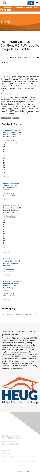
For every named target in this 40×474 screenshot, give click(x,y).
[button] (37, 314)
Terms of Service (8, 456)
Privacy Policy (7, 453)
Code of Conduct (8, 450)
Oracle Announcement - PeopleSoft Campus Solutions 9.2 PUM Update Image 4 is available (12, 285)
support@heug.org (8, 441)
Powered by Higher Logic (20, 471)
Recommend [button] (6, 71)
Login (31, 3)
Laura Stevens (17, 58)
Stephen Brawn (10, 140)
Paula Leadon (10, 193)
